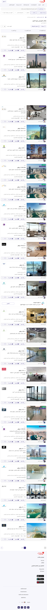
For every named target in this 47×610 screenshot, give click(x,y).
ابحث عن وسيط (18, 5)
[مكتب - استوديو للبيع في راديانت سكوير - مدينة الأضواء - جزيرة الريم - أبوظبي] (23, 454)
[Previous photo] (28, 41)
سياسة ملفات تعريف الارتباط (23, 594)
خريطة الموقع (23, 597)
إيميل (16, 50)
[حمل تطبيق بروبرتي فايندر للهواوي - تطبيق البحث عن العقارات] (40, 582)
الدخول (4, 1)
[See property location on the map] (28, 47)
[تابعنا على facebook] (25, 607)
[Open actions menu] (2, 50)
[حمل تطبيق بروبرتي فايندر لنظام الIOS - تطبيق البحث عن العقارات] (40, 576)
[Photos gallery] (36, 41)
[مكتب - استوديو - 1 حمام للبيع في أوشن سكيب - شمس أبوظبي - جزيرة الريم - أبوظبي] (23, 43)
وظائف (42, 562)
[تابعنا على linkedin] (19, 607)
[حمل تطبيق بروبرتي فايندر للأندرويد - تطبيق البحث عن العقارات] (40, 579)
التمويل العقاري (11, 5)
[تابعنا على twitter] (22, 607)
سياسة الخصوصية (24, 591)
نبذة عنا (42, 560)
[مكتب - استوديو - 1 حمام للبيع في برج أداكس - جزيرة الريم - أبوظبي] (23, 114)
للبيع (43, 5)
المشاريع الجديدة (33, 5)
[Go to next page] (2, 548)
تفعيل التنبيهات (35, 26)
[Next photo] (45, 41)
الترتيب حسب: (9, 26)
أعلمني (8, 303)
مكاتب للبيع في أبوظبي (40, 17)
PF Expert (42, 571)
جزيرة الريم (41, 9)
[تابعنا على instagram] (28, 607)
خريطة (42, 26)
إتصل (22, 50)
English (28, 602)
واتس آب (9, 50)
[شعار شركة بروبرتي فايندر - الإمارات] (42, 1)
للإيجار (39, 5)
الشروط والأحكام (23, 588)
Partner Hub (41, 569)
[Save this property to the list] (5, 50)
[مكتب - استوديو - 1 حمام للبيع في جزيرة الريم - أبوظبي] (23, 270)
